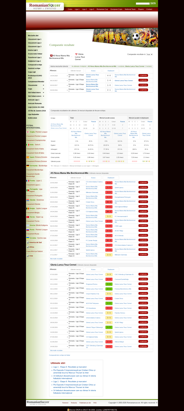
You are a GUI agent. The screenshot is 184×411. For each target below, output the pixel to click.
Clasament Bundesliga (34, 170)
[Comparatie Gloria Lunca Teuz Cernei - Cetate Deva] (145, 298)
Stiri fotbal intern (34, 93)
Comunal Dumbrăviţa (122, 279)
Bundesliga (43, 166)
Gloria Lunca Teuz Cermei (123, 85)
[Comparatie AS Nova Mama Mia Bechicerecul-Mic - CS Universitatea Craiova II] (145, 245)
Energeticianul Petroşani (123, 197)
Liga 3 (91, 9)
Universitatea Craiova (93, 318)
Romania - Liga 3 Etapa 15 (74, 245)
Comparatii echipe (35, 65)
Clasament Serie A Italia (35, 149)
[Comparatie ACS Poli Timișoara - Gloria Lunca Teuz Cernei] (145, 303)
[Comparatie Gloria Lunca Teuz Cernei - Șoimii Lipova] (145, 332)
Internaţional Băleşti (121, 207)
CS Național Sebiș (92, 211)
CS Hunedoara (91, 308)
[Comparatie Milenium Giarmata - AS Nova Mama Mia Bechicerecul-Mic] (145, 192)
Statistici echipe (34, 68)
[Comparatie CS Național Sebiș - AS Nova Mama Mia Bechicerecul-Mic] (145, 211)
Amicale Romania (35, 103)
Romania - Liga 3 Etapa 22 (76, 75)
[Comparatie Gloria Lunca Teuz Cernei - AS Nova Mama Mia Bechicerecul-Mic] (145, 75)
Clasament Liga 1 (34, 39)
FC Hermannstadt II (121, 216)
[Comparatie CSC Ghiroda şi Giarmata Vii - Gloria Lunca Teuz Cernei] (145, 346)
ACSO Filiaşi (119, 231)
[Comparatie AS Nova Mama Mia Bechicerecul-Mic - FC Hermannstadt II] (145, 216)
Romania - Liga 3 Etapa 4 (76, 332)
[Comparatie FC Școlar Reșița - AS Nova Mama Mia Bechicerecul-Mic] (145, 240)
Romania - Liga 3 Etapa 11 (76, 298)
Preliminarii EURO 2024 (35, 77)
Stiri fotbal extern (34, 96)
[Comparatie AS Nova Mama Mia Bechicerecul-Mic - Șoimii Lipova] (145, 187)
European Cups (116, 9)
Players (141, 9)
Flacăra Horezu (120, 313)
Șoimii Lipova (119, 187)
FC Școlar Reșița (91, 240)
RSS (94, 403)
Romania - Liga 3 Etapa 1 (76, 90)
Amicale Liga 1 (33, 100)
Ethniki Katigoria (42, 225)
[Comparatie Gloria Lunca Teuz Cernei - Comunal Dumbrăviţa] (145, 279)
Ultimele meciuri (76, 71)
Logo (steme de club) (36, 107)
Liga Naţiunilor (33, 114)
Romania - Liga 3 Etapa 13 (74, 255)
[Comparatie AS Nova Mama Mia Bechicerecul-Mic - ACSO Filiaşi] (145, 230)
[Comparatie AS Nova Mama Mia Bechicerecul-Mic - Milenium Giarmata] (145, 255)
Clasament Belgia (32, 213)
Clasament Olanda (33, 204)
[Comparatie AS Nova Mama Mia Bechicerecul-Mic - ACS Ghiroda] (145, 235)
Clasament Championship (36, 140)
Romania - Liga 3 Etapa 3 (76, 337)
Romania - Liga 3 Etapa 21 (74, 226)
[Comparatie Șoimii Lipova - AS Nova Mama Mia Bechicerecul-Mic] (145, 250)
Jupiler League (41, 208)
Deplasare (111, 71)
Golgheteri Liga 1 (34, 61)
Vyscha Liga (41, 238)
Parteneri (65, 403)
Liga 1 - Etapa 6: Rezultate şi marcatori (70, 367)
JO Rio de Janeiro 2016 (37, 111)
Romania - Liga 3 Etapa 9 (76, 308)
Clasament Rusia (32, 234)
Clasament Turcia (32, 221)
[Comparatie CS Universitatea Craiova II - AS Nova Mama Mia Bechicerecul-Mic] (145, 182)
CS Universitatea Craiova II (124, 245)
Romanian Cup (102, 9)
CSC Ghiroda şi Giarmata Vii (124, 274)
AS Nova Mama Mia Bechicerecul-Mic (76, 134)
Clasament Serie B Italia (35, 153)
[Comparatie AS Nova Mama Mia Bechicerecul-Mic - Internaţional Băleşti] (145, 206)
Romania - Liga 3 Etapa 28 (74, 192)
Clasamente (32, 85)
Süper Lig (39, 217)
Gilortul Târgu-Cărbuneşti (94, 327)
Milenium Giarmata (92, 192)
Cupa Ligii (32, 72)
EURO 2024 (32, 118)
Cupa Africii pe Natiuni (34, 251)
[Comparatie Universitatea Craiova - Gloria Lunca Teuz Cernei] (145, 317)
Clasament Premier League (36, 136)
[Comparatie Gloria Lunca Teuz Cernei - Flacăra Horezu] (145, 313)
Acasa (93, 71)
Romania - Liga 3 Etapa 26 (74, 202)
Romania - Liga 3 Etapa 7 (76, 80)
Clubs (70, 9)
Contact (149, 9)
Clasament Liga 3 (34, 46)
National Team (130, 9)
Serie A (37, 145)
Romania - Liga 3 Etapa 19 (74, 230)
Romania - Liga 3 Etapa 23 (74, 216)
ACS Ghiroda (119, 235)
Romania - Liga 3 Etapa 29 (74, 187)
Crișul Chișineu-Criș (92, 294)
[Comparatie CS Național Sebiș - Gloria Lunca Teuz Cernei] (145, 337)
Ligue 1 (39, 181)
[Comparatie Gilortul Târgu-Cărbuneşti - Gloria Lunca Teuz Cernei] (145, 327)
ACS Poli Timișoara (92, 303)
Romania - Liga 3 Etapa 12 (76, 293)
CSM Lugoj (118, 226)
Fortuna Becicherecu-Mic (123, 289)
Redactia (74, 403)
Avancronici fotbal (35, 54)
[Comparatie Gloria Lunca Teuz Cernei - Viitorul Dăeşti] (145, 341)
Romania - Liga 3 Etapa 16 (74, 235)
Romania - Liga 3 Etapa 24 (74, 211)
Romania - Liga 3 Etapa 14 (76, 85)
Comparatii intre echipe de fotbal (59, 355)
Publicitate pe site (85, 403)
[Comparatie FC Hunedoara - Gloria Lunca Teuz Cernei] (145, 308)
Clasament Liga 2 (34, 43)
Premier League (41, 132)
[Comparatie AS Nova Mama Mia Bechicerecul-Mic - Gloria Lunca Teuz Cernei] (145, 80)
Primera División (41, 157)
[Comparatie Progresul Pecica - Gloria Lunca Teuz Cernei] (145, 284)
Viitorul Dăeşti (119, 342)
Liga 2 (84, 9)
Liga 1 (77, 9)
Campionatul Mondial (36, 82)
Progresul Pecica (91, 284)
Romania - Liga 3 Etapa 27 (74, 197)
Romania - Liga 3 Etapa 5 (76, 327)
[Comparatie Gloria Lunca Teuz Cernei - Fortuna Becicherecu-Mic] (145, 289)
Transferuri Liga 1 (34, 57)
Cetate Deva (90, 202)
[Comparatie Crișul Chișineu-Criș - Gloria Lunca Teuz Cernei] (145, 293)
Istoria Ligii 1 (33, 50)
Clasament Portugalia (34, 196)
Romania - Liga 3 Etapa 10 (76, 303)
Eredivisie (40, 200)
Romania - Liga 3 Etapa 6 (76, 322)
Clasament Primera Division (36, 161)
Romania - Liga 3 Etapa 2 (76, 342)
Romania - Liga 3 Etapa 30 (74, 182)
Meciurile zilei (33, 36)
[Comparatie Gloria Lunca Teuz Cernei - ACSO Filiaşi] (145, 322)
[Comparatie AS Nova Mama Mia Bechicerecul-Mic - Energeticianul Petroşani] (145, 197)
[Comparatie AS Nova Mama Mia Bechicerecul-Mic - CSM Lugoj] (145, 226)
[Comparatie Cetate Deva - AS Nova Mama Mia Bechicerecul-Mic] (145, 202)
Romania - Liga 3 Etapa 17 (74, 240)
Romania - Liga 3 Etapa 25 (74, 206)
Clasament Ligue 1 (33, 185)
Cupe (30, 89)
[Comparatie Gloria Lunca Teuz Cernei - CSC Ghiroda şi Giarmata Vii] (145, 274)
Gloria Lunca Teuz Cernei (59, 128)
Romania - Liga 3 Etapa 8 (76, 313)
